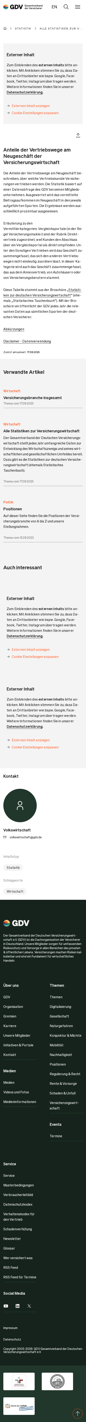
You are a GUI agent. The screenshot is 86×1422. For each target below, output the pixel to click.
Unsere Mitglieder (16, 1035)
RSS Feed (10, 1267)
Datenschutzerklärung (25, 92)
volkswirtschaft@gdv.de (26, 837)
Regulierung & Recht (65, 1074)
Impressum (10, 1328)
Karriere (9, 1026)
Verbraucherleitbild (18, 1194)
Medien (8, 1082)
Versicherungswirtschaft (64, 1105)
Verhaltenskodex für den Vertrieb (19, 1217)
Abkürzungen (13, 329)
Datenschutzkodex (17, 1204)
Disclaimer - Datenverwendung (27, 341)
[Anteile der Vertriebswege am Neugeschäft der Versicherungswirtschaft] (23, 7)
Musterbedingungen (18, 1185)
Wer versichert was (18, 1258)
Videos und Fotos (16, 1092)
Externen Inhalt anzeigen (31, 105)
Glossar (9, 1248)
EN (54, 6)
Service (9, 1175)
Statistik (13, 867)
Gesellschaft (59, 1016)
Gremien (9, 1016)
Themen (56, 997)
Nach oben (78, 1414)
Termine (56, 1136)
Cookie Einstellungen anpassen (35, 113)
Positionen (58, 1064)
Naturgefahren (61, 1026)
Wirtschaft (11, 391)
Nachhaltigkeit (61, 1054)
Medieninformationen (19, 1101)
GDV (6, 997)
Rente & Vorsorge (63, 1083)
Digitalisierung (60, 1006)
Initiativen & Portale (18, 1045)
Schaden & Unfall (63, 1093)
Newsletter (12, 1238)
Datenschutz (12, 1339)
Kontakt (9, 1054)
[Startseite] (9, 28)
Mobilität (56, 1045)
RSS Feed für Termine (19, 1277)
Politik (8, 502)
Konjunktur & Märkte (65, 1035)
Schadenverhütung (17, 1229)
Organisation (13, 1006)
